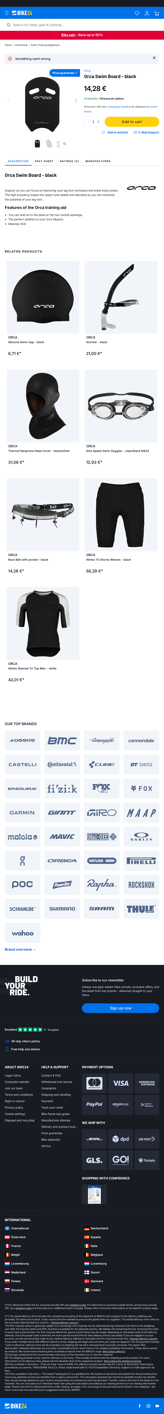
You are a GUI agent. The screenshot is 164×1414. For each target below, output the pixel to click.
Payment (47, 1101)
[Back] (8, 100)
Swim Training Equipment (45, 44)
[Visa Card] (120, 1083)
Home (8, 44)
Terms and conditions (19, 1094)
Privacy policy (14, 1107)
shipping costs (78, 1304)
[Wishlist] (137, 13)
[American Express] (147, 1083)
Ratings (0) (69, 161)
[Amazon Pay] (120, 1105)
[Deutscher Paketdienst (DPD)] (120, 1139)
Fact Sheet (44, 161)
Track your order (52, 1107)
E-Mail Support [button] (148, 132)
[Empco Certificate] (94, 1194)
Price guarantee (51, 1133)
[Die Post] (147, 1139)
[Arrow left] (11, 297)
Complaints (48, 1088)
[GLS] (94, 1160)
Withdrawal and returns (56, 1081)
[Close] (154, 57)
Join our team (14, 1088)
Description (18, 161)
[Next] (76, 100)
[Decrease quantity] (88, 122)
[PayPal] (94, 1105)
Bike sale (68, 35)
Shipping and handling (56, 1094)
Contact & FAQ (51, 1075)
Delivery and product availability (59, 1126)
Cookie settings (15, 1114)
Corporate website (17, 1081)
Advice (46, 1146)
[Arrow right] (75, 297)
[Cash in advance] (147, 1105)
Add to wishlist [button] (117, 132)
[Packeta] (147, 1160)
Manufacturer (98, 161)
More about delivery (114, 1351)
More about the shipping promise (122, 1361)
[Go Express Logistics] (120, 1160)
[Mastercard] (94, 1083)
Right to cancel (14, 1101)
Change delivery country (65, 1322)
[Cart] (156, 13)
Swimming (21, 44)
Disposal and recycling (19, 1120)
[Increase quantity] (98, 122)
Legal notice (13, 1075)
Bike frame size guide (55, 1114)
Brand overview (18, 949)
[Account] (146, 13)
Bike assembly (50, 1139)
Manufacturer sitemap (55, 1120)
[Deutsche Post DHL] (94, 1139)
